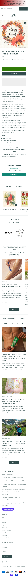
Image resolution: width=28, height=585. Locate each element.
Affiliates (4, 522)
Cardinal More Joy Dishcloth (9, 156)
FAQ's (3, 525)
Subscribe (6, 556)
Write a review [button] (14, 174)
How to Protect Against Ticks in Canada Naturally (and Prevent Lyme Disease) (13, 443)
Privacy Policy (5, 535)
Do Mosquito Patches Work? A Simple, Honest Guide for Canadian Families (13, 401)
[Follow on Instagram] (6, 562)
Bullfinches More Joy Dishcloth (18, 154)
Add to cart (14, 69)
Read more (4, 302)
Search (23, 8)
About (3, 520)
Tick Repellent (6, 438)
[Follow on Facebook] (2, 562)
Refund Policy (5, 533)
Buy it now (14, 73)
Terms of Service (6, 538)
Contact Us (4, 527)
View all (14, 309)
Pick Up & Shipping (6, 530)
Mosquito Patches (7, 396)
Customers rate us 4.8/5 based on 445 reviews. (13, 59)
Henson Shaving (6, 281)
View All (14, 462)
